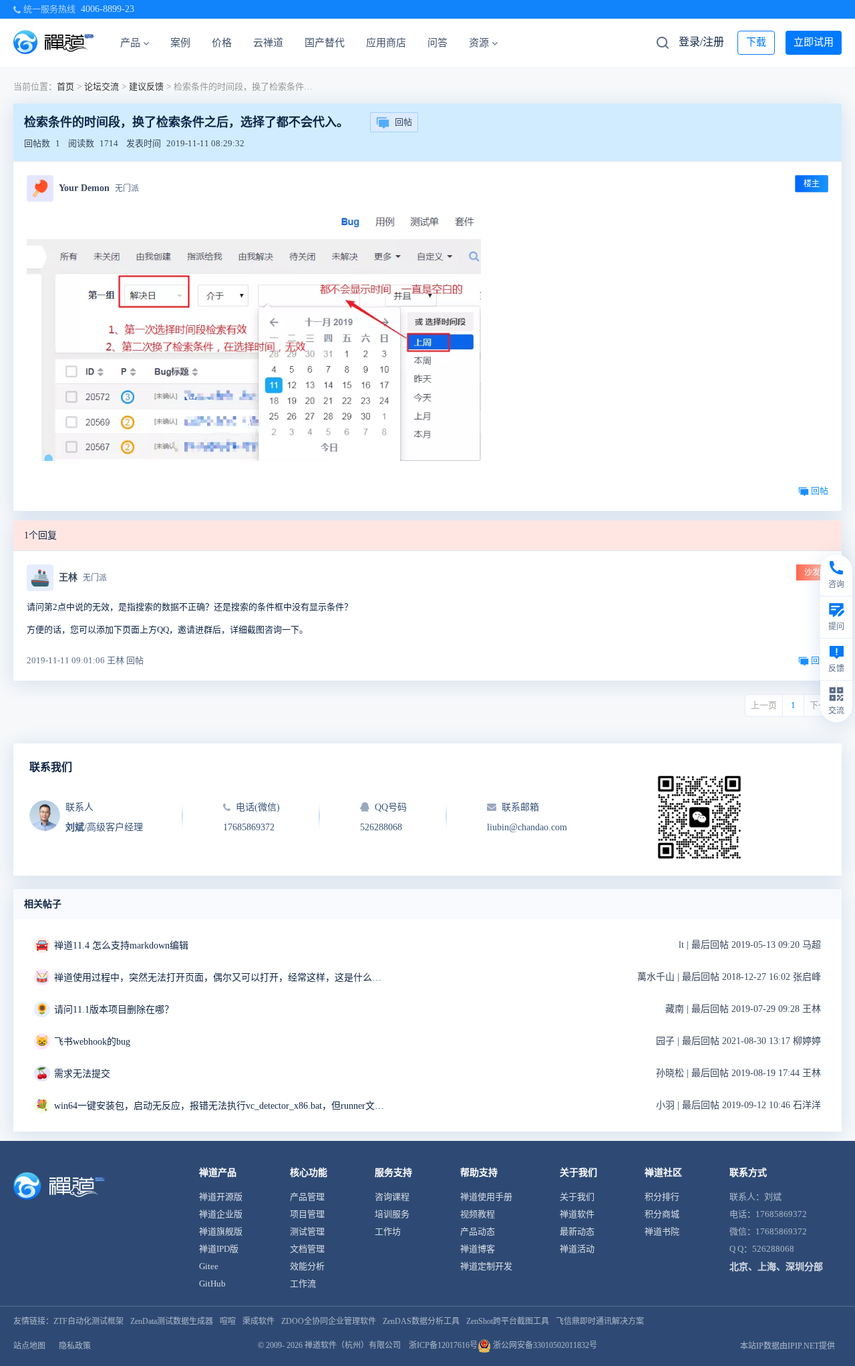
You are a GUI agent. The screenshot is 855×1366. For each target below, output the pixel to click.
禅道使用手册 (486, 1197)
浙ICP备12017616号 (443, 1345)
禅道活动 (577, 1249)
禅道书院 (662, 1231)
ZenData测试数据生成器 (171, 1321)
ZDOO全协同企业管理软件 (328, 1321)
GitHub (212, 1283)
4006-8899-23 (107, 9)
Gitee (208, 1266)
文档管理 (307, 1249)
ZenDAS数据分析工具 (421, 1321)
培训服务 (392, 1214)
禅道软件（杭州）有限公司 (353, 1345)
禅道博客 (477, 1249)
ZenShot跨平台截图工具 (507, 1321)
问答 (438, 42)
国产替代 (325, 42)
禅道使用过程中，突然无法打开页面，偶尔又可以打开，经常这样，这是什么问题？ (221, 978)
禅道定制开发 (486, 1266)
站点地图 (29, 1346)
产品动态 (477, 1231)
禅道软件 (577, 1214)
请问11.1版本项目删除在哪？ (114, 1010)
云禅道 (268, 42)
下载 (756, 42)
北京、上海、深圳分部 (776, 1267)
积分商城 (662, 1214)
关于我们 (577, 1197)
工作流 (303, 1283)
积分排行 (662, 1197)
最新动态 (577, 1231)
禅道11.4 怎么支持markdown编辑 (121, 946)
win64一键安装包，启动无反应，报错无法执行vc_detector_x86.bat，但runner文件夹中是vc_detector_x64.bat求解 (221, 1106)
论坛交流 (101, 86)
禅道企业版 (220, 1214)
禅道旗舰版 (220, 1231)
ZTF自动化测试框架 (88, 1321)
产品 (130, 42)
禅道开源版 (220, 1197)
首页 (65, 86)
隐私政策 (75, 1346)
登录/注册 (701, 41)
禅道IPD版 (218, 1249)
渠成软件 (258, 1321)
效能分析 (307, 1266)
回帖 (403, 122)
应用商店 (386, 42)
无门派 (127, 188)
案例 (180, 42)
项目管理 (307, 1214)
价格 (222, 42)
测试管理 (307, 1231)
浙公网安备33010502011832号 (544, 1345)
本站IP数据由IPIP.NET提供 (787, 1346)
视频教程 (477, 1214)
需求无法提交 (82, 1074)
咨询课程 (392, 1197)
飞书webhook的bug (92, 1042)
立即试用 (814, 42)
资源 (479, 42)
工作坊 (388, 1231)
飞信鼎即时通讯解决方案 (600, 1321)
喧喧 (228, 1321)
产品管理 (307, 1197)
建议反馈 (146, 86)
